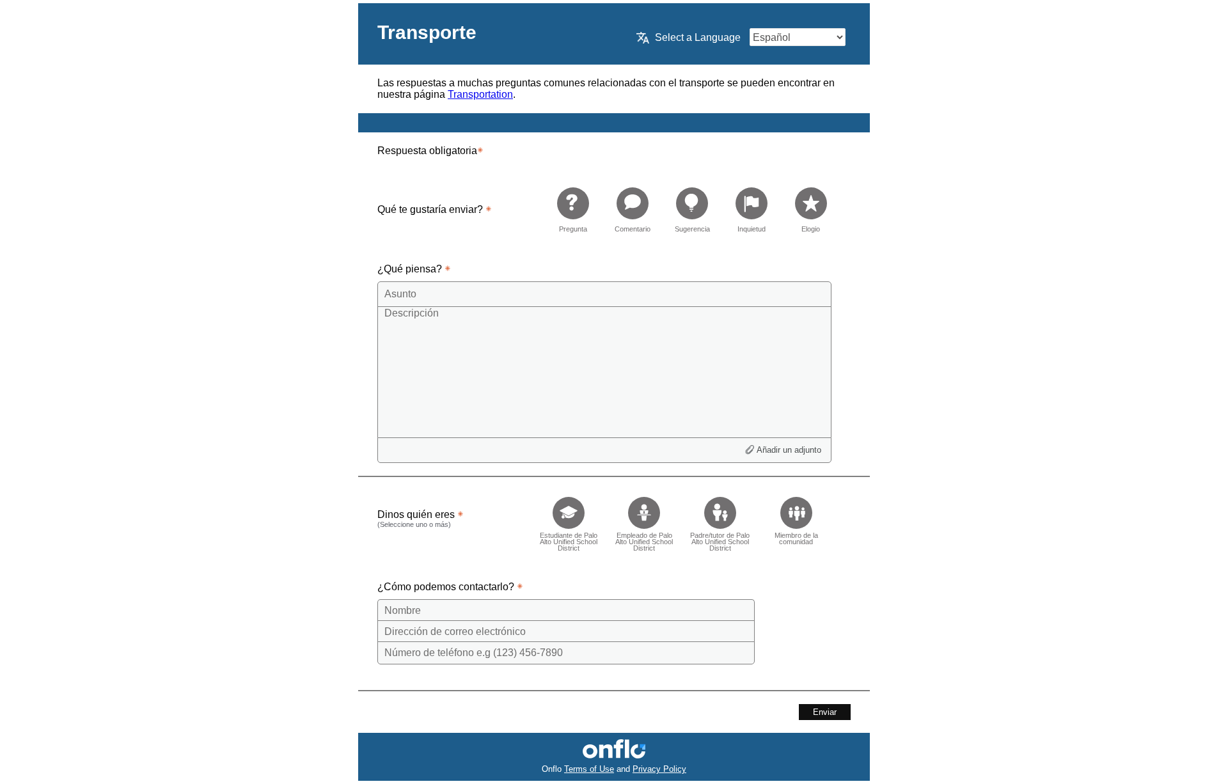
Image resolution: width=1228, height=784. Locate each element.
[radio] (573, 209)
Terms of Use (589, 769)
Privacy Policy (659, 769)
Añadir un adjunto (789, 450)
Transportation (480, 94)
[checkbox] (568, 520)
